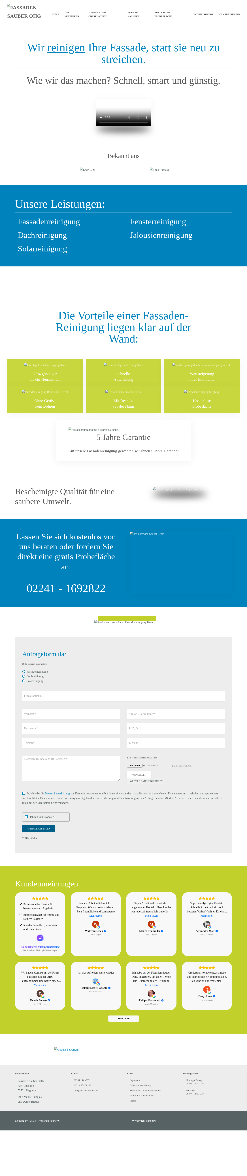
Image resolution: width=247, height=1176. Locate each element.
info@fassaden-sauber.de (86, 1090)
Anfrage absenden (38, 828)
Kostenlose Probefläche (163, 14)
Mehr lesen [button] (95, 915)
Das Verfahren (72, 14)
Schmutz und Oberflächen (97, 14)
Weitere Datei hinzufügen (146, 781)
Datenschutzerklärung (57, 793)
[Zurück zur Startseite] (29, 14)
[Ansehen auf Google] (95, 924)
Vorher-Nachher (133, 14)
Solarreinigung (229, 14)
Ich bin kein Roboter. (42, 816)
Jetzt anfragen (123, 1147)
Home (55, 14)
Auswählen (139, 774)
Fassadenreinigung (37, 671)
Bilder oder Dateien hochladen (142, 757)
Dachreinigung (203, 14)
